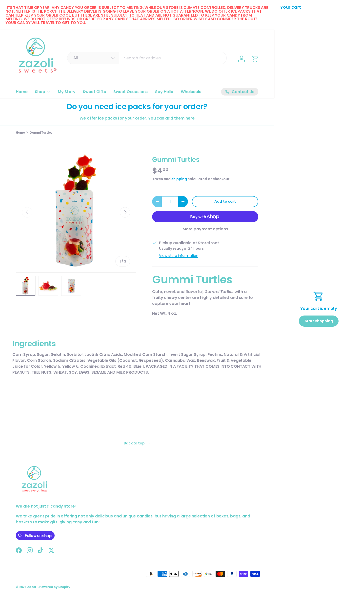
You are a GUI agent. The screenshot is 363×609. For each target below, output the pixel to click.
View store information (178, 255)
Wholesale (191, 92)
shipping (179, 178)
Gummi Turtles (40, 132)
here (189, 118)
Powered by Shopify (54, 587)
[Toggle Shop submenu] (49, 92)
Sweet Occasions (130, 92)
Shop (40, 92)
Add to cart (225, 201)
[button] (255, 58)
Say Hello (164, 92)
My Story (67, 92)
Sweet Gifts (94, 92)
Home (21, 92)
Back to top (134, 443)
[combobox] (146, 58)
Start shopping (319, 320)
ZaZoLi (32, 587)
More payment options (205, 229)
